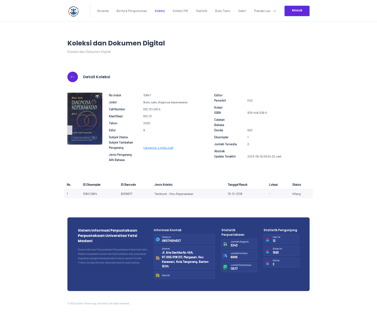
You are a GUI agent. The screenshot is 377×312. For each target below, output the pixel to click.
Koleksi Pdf (180, 11)
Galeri (242, 11)
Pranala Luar (262, 11)
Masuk (297, 10)
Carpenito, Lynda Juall (158, 147)
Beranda (103, 11)
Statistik (201, 11)
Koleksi (160, 11)
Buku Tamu (222, 11)
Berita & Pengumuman (132, 11)
